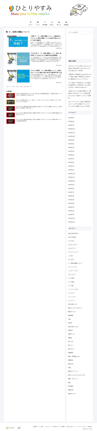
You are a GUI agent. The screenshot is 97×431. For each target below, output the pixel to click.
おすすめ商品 (72, 237)
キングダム (71, 241)
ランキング (71, 293)
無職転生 (70, 360)
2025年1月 (71, 125)
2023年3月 (71, 207)
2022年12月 (71, 218)
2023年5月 (71, 199)
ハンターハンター (73, 270)
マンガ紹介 (71, 278)
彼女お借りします (73, 326)
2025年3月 (71, 117)
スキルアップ (72, 248)
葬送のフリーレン (73, 371)
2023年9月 (71, 184)
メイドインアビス (73, 289)
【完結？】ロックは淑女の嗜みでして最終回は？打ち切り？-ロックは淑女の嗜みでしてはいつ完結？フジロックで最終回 (79, 94)
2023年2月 (71, 211)
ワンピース (71, 300)
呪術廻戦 (70, 315)
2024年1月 (71, 170)
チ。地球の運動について (75, 263)
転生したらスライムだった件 (76, 375)
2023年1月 (71, 214)
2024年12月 (71, 129)
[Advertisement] (80, 46)
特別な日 (70, 364)
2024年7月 (71, 147)
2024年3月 (71, 162)
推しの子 (70, 341)
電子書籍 (70, 386)
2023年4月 (71, 203)
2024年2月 (71, 166)
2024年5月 (71, 155)
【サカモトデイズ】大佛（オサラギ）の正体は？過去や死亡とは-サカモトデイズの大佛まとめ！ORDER (79, 68)
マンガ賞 (70, 285)
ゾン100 (70, 255)
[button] (90, 32)
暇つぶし (70, 345)
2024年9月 (71, 140)
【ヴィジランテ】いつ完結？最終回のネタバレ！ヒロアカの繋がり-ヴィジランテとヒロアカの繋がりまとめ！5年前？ (79, 104)
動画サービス (72, 311)
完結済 (70, 323)
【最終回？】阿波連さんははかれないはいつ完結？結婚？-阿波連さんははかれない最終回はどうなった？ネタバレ (79, 77)
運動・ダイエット (73, 378)
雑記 (69, 382)
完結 (69, 319)
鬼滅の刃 (70, 390)
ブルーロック (72, 274)
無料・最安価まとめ (74, 356)
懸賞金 (70, 337)
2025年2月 (71, 121)
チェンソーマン (72, 267)
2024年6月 (71, 151)
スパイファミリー (73, 252)
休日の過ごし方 (72, 304)
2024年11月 (71, 132)
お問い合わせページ (70, 426)
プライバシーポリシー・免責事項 (84, 426)
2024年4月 (71, 158)
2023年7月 (71, 192)
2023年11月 (71, 177)
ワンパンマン (72, 297)
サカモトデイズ (72, 244)
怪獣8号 (70, 330)
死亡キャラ (71, 349)
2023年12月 (71, 173)
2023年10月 (71, 181)
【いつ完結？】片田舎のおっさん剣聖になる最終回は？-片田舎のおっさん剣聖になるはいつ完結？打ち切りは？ (79, 85)
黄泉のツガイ (72, 393)
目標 (69, 367)
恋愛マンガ (71, 334)
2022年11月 (71, 222)
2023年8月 (71, 188)
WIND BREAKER (73, 233)
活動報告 (70, 352)
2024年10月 (71, 136)
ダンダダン (71, 259)
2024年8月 (71, 143)
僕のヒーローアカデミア (75, 308)
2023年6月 (71, 196)
